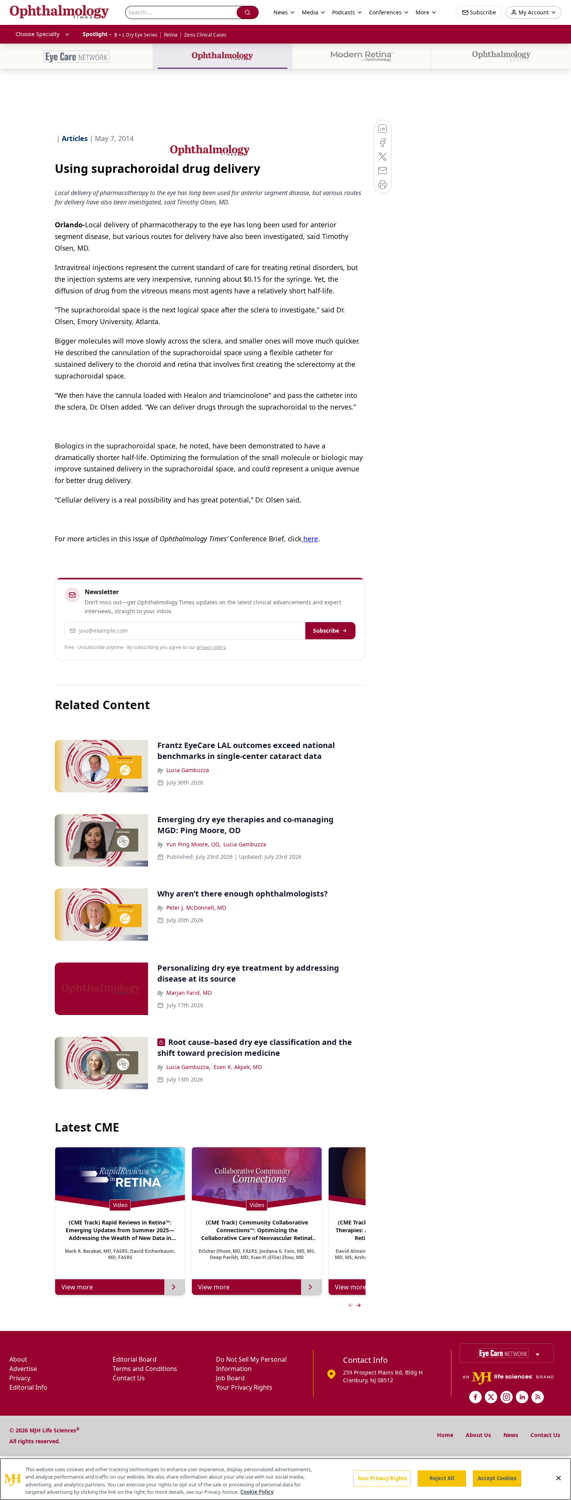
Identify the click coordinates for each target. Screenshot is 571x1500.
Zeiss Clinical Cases (205, 34)
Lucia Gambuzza (187, 770)
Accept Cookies (497, 1478)
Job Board (230, 1378)
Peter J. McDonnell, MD (196, 907)
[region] (285, 1479)
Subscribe (326, 630)
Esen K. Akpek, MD (238, 1067)
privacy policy (211, 647)
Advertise (23, 1368)
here (309, 538)
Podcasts (343, 12)
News (510, 1435)
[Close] (558, 1477)
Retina (171, 34)
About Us (478, 1435)
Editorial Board (135, 1359)
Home (445, 1435)
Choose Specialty (37, 34)
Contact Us (129, 1378)
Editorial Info (28, 1387)
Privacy (19, 1378)
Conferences (385, 12)
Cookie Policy (256, 1491)
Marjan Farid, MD (189, 992)
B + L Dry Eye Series (135, 34)
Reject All (442, 1478)
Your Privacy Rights (244, 1387)
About (18, 1359)
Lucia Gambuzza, (188, 1067)
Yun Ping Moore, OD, (193, 844)
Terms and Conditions (145, 1368)
